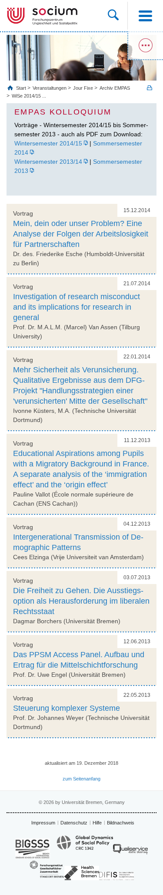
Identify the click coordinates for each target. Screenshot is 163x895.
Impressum (43, 822)
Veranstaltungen (50, 88)
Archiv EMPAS (115, 88)
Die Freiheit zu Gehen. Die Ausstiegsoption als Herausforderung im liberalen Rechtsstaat (81, 601)
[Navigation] (145, 16)
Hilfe (97, 822)
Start (21, 88)
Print (149, 87)
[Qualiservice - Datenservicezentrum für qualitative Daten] (130, 851)
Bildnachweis (120, 822)
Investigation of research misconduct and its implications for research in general (76, 307)
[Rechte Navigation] (145, 45)
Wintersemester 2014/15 (48, 143)
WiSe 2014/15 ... (29, 95)
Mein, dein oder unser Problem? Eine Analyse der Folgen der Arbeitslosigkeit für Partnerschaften (80, 234)
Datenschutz (73, 822)
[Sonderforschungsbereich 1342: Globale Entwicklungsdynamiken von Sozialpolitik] (85, 846)
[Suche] (117, 16)
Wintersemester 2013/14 (48, 161)
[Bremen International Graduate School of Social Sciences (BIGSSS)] (32, 848)
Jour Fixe (83, 88)
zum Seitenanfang (81, 778)
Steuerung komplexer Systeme (66, 708)
